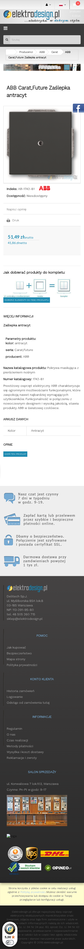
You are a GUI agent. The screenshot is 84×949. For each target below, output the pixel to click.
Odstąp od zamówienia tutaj (28, 702)
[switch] (10, 942)
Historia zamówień (20, 691)
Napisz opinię (16, 209)
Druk (15, 220)
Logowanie (15, 697)
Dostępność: (16, 196)
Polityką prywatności (33, 892)
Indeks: (12, 189)
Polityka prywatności (22, 665)
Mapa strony (16, 659)
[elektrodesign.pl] (42, 16)
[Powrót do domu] (10, 52)
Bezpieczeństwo (19, 653)
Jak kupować (16, 647)
